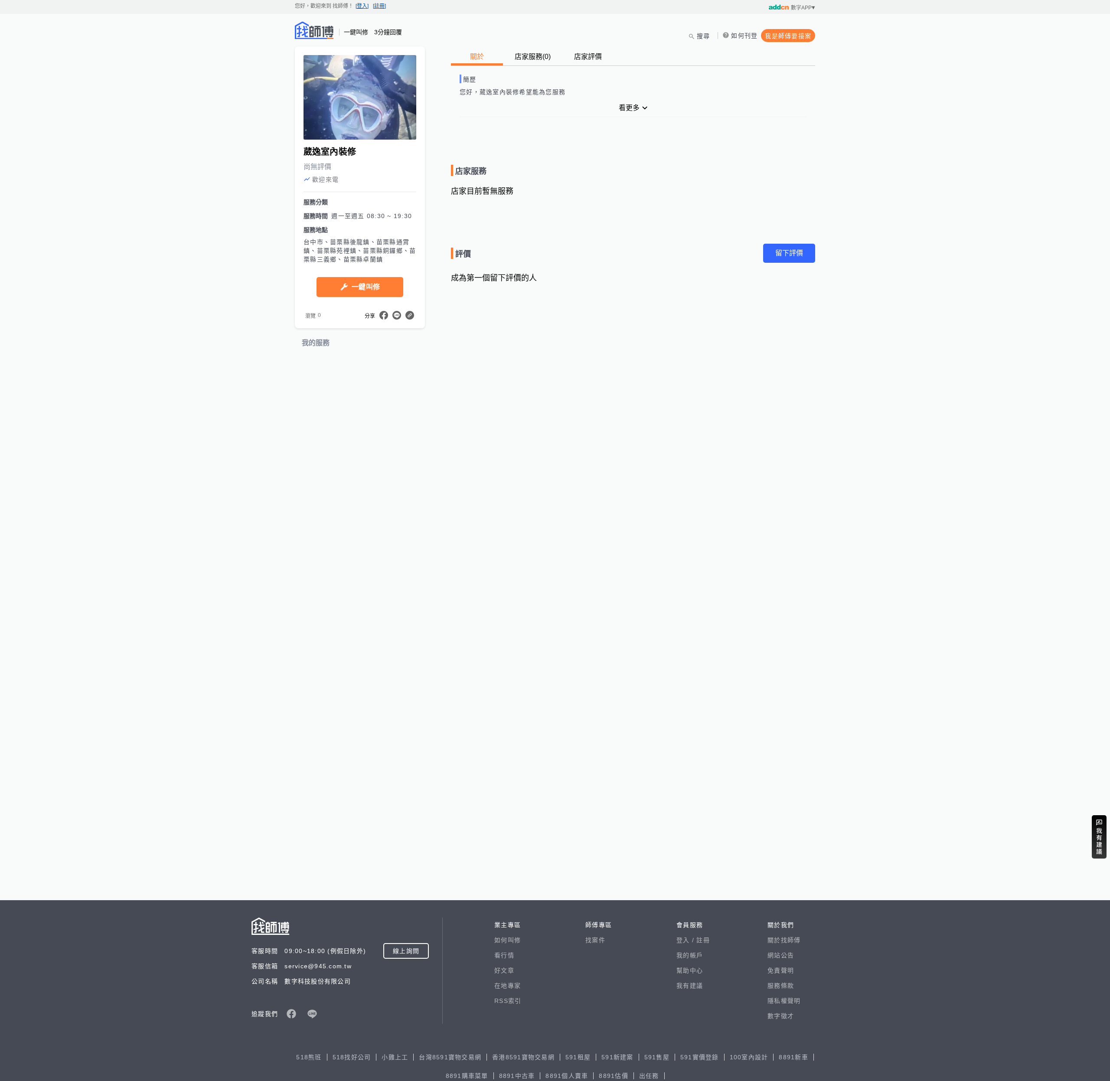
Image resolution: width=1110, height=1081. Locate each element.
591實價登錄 (699, 1057)
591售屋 (656, 1057)
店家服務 (533, 56)
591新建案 (617, 1057)
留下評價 (789, 253)
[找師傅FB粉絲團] (291, 1014)
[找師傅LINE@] (312, 1014)
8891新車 (793, 1057)
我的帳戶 (689, 955)
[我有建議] (1099, 837)
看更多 (629, 107)
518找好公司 (352, 1057)
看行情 (504, 955)
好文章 (504, 970)
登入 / (686, 940)
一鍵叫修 (366, 287)
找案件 (595, 940)
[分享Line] (396, 315)
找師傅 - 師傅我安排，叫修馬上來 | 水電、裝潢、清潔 (314, 30)
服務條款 (780, 985)
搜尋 (703, 36)
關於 (477, 56)
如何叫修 (507, 940)
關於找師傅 (783, 940)
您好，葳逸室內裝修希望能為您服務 (512, 91)
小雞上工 (395, 1057)
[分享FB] (383, 315)
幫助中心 (689, 970)
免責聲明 (780, 970)
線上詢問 (406, 950)
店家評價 (588, 56)
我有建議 (689, 985)
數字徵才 (780, 1015)
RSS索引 (507, 1000)
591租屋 (578, 1057)
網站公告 (780, 955)
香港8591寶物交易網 (523, 1057)
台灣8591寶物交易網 (450, 1057)
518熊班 (308, 1057)
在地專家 (507, 985)
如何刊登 (744, 35)
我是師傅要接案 (788, 36)
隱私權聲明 (783, 1000)
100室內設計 (749, 1057)
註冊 (703, 940)
